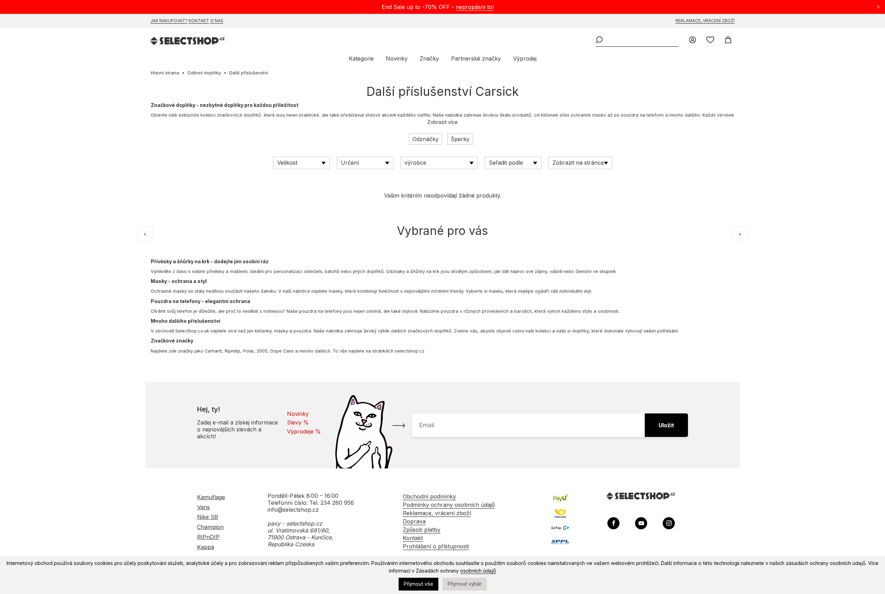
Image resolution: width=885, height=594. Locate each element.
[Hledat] (599, 40)
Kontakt (198, 20)
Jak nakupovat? (168, 20)
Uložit (666, 425)
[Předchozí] (145, 234)
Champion (210, 526)
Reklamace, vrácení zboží (705, 20)
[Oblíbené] (710, 40)
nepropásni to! (475, 6)
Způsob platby (421, 529)
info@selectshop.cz (293, 509)
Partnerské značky (476, 58)
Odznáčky (425, 139)
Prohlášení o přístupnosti (436, 546)
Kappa (205, 546)
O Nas (216, 20)
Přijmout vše (418, 584)
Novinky (397, 58)
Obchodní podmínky (429, 496)
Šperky (460, 139)
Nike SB (207, 516)
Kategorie (361, 58)
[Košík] (728, 40)
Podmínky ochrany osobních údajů (449, 504)
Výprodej (525, 58)
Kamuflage (211, 497)
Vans (203, 507)
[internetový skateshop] (187, 42)
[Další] (740, 234)
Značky (429, 58)
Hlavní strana (165, 72)
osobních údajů (478, 571)
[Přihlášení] (692, 40)
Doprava (414, 521)
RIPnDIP (208, 536)
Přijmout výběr (465, 584)
